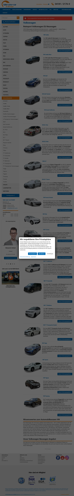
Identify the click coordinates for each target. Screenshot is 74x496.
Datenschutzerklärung (25, 256)
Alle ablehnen (42, 253)
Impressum (33, 256)
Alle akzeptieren (32, 253)
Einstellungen (50, 253)
